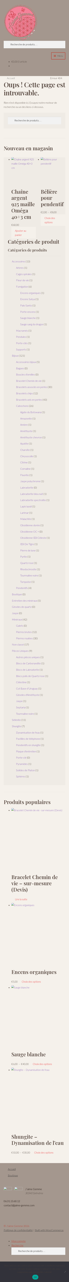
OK (35, 1277)
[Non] (65, 1271)
